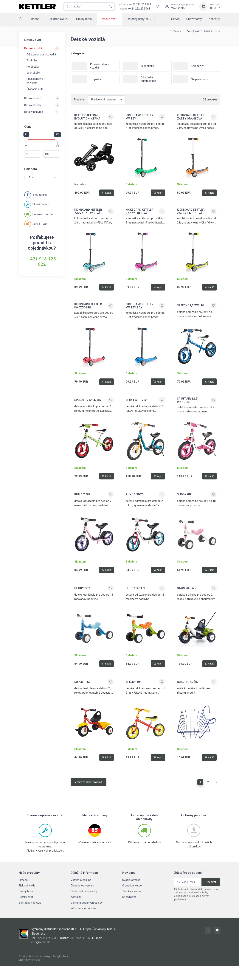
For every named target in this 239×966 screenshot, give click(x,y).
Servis (175, 19)
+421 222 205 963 (139, 8)
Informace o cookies (83, 908)
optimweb (35, 960)
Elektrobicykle (58, 19)
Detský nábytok (33, 112)
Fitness (34, 19)
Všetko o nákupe (81, 880)
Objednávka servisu (82, 885)
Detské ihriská (32, 98)
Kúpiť (108, 192)
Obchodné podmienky (84, 891)
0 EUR (215, 6)
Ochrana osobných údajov (87, 902)
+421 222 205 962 (135, 4)
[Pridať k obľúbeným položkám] (111, 117)
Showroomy (194, 19)
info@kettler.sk (40, 942)
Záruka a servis (131, 891)
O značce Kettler (132, 885)
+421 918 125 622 (42, 261)
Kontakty (214, 19)
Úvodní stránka (131, 880)
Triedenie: (79, 99)
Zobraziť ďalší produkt (88, 782)
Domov (177, 31)
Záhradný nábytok (137, 19)
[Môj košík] (203, 6)
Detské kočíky (32, 105)
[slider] (26, 139)
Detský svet (109, 19)
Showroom (129, 897)
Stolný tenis (84, 19)
